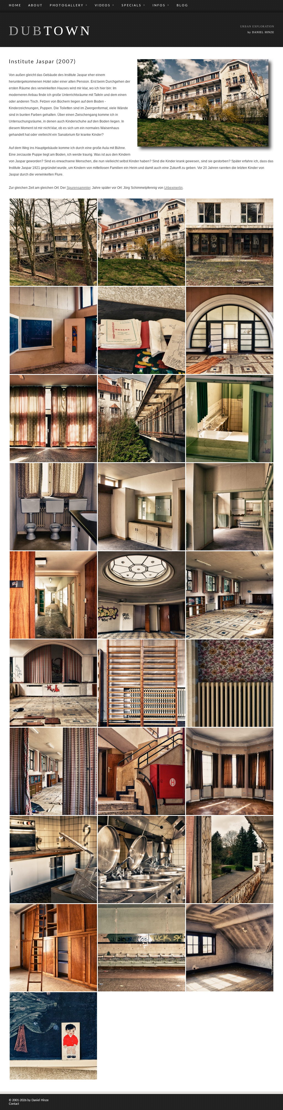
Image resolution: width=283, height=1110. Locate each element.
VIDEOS (105, 5)
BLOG (182, 5)
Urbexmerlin (173, 188)
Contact (14, 1103)
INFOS (161, 5)
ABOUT (35, 5)
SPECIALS (134, 5)
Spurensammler (78, 188)
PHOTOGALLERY (69, 5)
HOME (15, 5)
